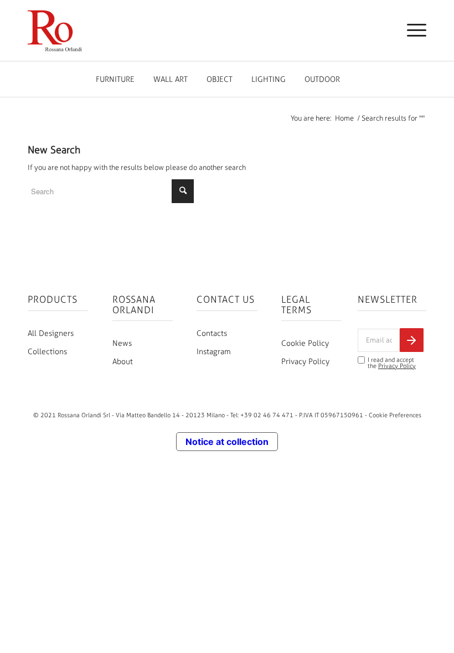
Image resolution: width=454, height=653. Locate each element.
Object (220, 79)
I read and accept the (392, 363)
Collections (47, 351)
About (122, 361)
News (122, 343)
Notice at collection (227, 441)
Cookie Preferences (395, 415)
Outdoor (322, 79)
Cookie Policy (305, 343)
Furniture (115, 79)
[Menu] (411, 30)
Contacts (212, 333)
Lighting (268, 79)
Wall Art (170, 79)
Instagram (214, 351)
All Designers (51, 333)
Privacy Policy (305, 361)
